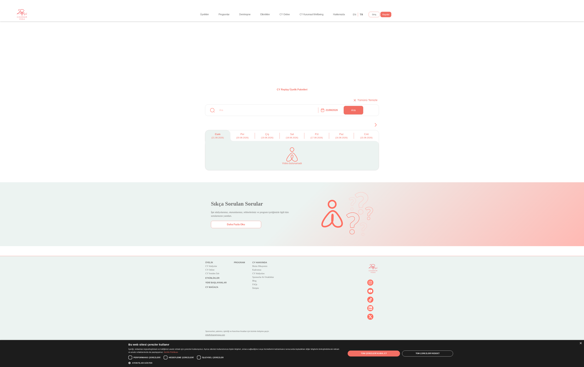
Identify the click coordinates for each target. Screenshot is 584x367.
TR (361, 14)
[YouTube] (370, 291)
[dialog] (292, 353)
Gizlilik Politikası (171, 352)
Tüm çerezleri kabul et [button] (374, 353)
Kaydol (385, 14)
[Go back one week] (376, 125)
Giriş (374, 14)
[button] (234, 363)
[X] (370, 317)
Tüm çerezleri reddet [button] (428, 353)
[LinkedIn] (370, 308)
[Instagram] (370, 283)
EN (354, 14)
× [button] (580, 343)
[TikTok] (370, 300)
